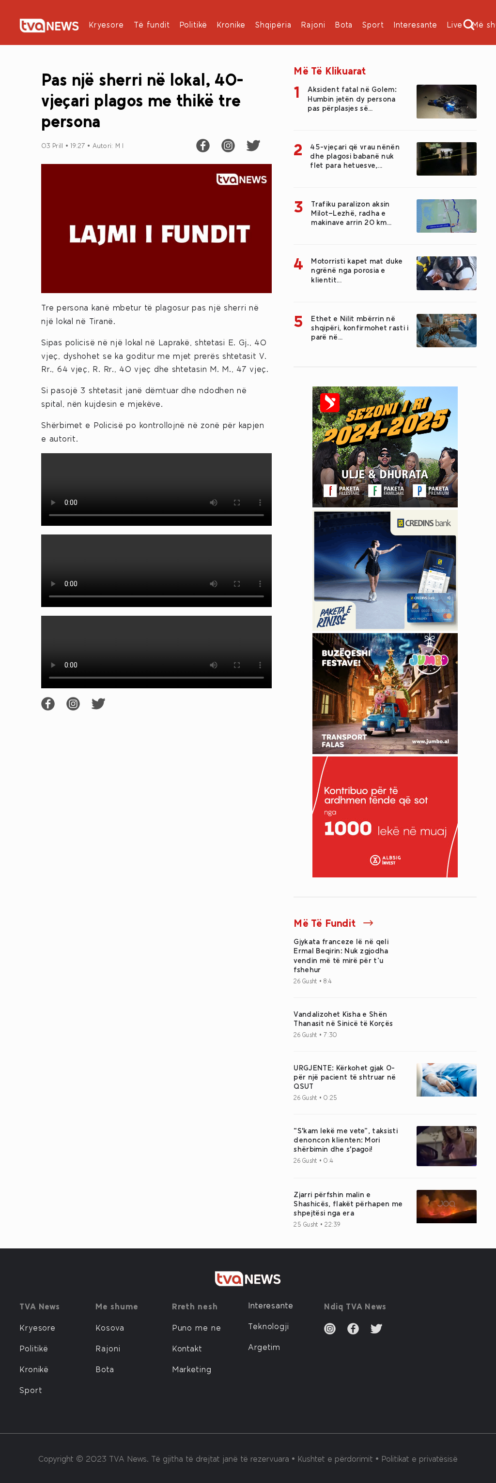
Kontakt (187, 1348)
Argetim (264, 1346)
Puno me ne (196, 1327)
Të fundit (152, 24)
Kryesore (106, 24)
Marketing (192, 1369)
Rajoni (313, 24)
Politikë (193, 24)
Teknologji (268, 1325)
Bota (344, 24)
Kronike (231, 24)
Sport (373, 24)
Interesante (415, 24)
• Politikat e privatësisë (416, 1458)
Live (455, 24)
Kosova (109, 1327)
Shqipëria (273, 24)
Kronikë (34, 1369)
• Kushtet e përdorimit (333, 1458)
